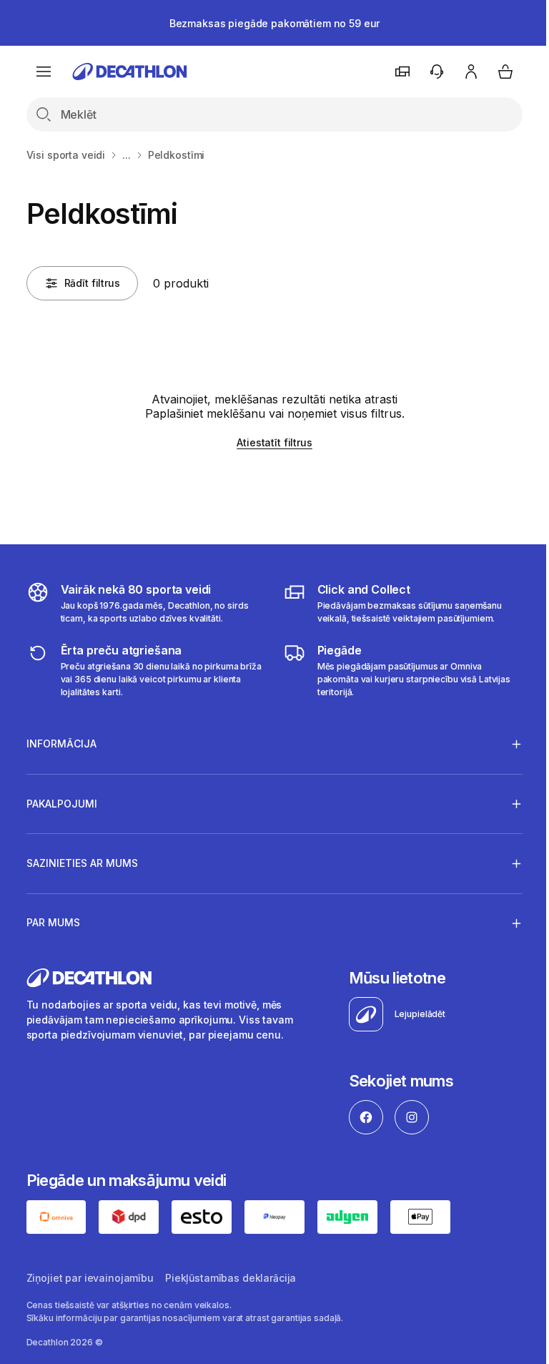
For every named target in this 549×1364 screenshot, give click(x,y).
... (126, 155)
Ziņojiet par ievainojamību (90, 1277)
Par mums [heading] (53, 922)
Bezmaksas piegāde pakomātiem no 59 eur (274, 23)
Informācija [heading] (61, 743)
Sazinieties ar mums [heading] (82, 863)
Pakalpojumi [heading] (61, 804)
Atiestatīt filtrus (274, 442)
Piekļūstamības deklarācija (230, 1277)
